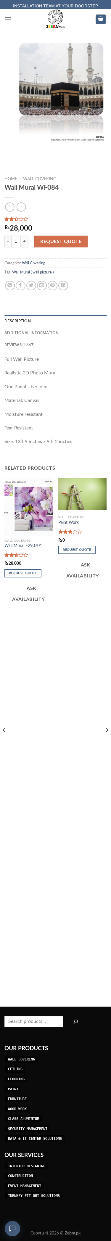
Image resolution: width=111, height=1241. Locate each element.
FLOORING (16, 1079)
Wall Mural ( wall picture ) (33, 272)
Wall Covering (39, 179)
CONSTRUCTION (20, 1176)
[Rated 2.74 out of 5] (70, 531)
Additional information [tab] (31, 333)
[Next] (107, 741)
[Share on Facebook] (20, 286)
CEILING (15, 1069)
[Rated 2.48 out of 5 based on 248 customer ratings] (55, 219)
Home (10, 179)
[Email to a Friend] (42, 286)
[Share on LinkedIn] (63, 286)
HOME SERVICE (55, 3)
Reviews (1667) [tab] (19, 345)
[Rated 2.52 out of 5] (16, 555)
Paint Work (68, 523)
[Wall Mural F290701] (28, 507)
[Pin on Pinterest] (52, 286)
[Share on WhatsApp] (10, 286)
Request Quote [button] (23, 573)
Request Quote (60, 241)
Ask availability (28, 594)
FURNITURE (17, 1099)
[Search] (75, 1021)
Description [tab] (17, 321)
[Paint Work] (82, 494)
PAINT (13, 1089)
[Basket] (101, 19)
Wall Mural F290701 (23, 546)
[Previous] (4, 741)
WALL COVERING (21, 1059)
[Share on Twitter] (31, 286)
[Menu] (8, 19)
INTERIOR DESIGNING (26, 1166)
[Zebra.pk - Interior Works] (55, 19)
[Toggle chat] (12, 1228)
